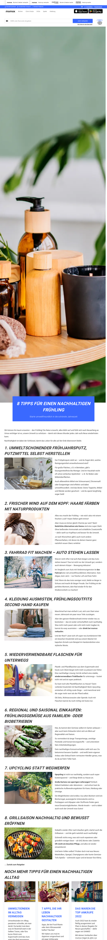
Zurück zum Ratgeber (16, 864)
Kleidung (52, 11)
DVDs (38, 11)
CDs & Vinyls (30, 11)
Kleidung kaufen (86, 2)
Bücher (20, 11)
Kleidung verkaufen (43, 2)
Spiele (45, 11)
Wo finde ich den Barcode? (85, 24)
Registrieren (98, 7)
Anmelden (89, 7)
